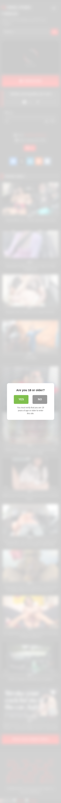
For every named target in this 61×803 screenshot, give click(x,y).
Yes (21, 399)
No (40, 399)
